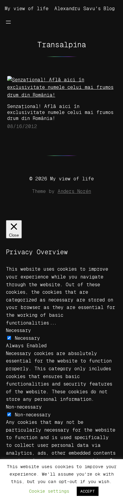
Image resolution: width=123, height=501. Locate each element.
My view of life (26, 8)
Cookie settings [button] (49, 491)
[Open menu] (8, 22)
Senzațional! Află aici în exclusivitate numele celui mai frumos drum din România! (60, 112)
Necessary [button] (18, 330)
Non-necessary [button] (24, 407)
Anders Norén (74, 191)
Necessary (27, 338)
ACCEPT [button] (87, 491)
